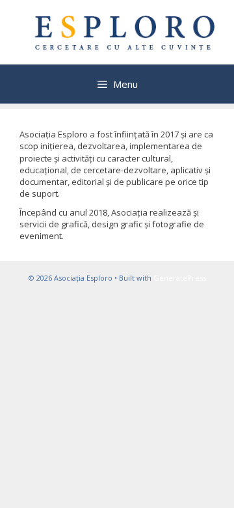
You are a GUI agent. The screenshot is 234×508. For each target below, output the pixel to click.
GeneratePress (179, 278)
